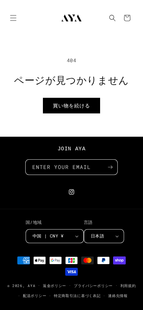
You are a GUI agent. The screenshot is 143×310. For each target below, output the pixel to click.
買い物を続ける (71, 105)
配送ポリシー (34, 295)
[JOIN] (110, 167)
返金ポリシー (54, 285)
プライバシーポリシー (93, 285)
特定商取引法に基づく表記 (77, 295)
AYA (31, 285)
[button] (13, 18)
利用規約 (128, 285)
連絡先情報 (118, 295)
